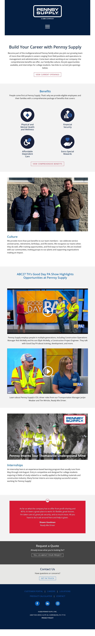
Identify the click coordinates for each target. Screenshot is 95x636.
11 (49, 226)
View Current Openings (47, 74)
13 (53, 226)
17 (61, 226)
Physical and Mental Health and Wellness (27, 127)
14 (55, 226)
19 (65, 226)
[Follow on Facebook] (37, 603)
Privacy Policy (47, 618)
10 (47, 226)
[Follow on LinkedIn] (47, 603)
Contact (60, 596)
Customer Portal (33, 591)
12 (51, 226)
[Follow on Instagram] (57, 603)
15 (57, 226)
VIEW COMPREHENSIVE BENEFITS (47, 164)
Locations (65, 591)
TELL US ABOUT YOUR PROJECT (47, 555)
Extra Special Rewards (67, 152)
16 (59, 226)
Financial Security (67, 125)
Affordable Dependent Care (27, 154)
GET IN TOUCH (47, 578)
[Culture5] (47, 230)
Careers (51, 591)
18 (63, 226)
